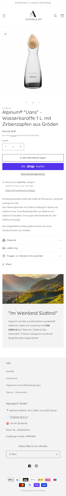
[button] (3, 15)
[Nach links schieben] (26, 102)
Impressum (11, 378)
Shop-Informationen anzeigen (20, 190)
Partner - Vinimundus (16, 392)
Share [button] (9, 264)
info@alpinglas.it (19, 416)
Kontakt (10, 371)
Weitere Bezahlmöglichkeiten (33, 174)
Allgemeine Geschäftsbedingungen (23, 385)
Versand (13, 135)
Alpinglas (29, 490)
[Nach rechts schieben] (39, 102)
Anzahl (5, 140)
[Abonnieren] (56, 454)
